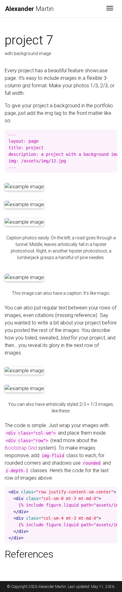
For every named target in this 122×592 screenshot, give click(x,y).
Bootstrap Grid (21, 448)
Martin (29, 9)
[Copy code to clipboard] (112, 134)
